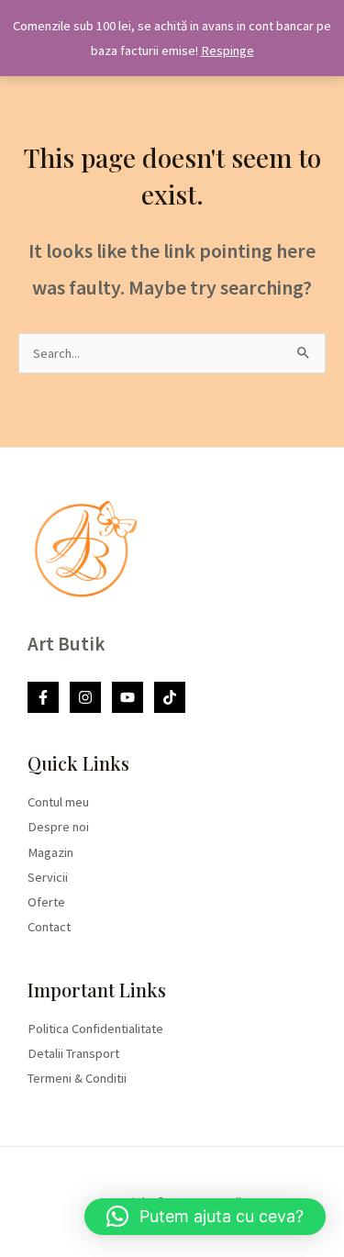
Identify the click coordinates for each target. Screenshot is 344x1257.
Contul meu (58, 802)
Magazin (50, 852)
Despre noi (58, 826)
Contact (49, 926)
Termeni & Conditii (77, 1078)
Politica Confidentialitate (95, 1028)
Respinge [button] (227, 50)
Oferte (46, 902)
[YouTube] (127, 697)
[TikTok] (169, 697)
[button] (205, 1216)
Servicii (48, 877)
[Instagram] (85, 697)
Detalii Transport (73, 1053)
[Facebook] (43, 697)
